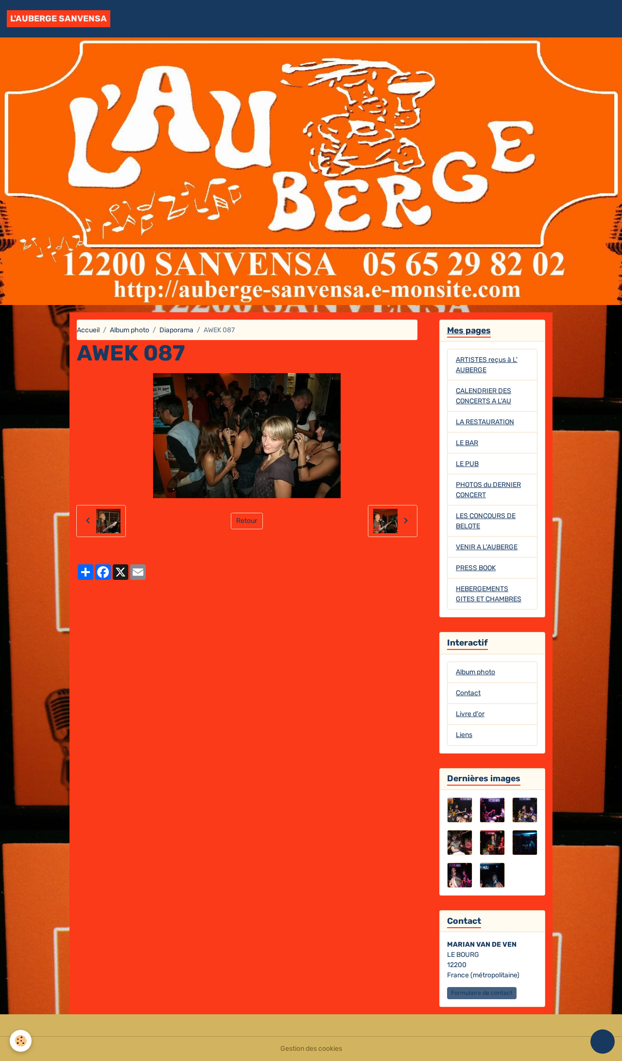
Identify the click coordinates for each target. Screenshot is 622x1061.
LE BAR (467, 443)
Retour (246, 521)
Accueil (446, 19)
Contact (569, 19)
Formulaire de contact (482, 992)
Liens (464, 735)
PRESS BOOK (476, 568)
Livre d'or (481, 19)
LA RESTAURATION (485, 422)
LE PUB (467, 464)
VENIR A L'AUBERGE (487, 547)
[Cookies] (21, 1041)
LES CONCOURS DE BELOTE (486, 521)
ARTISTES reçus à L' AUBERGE (487, 365)
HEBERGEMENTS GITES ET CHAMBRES (488, 594)
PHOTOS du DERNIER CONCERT (488, 490)
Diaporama (176, 330)
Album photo (526, 19)
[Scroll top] (602, 1041)
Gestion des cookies (311, 1048)
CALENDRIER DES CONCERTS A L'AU (483, 396)
